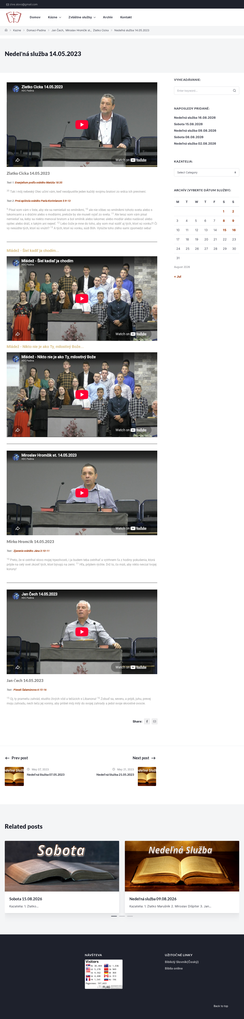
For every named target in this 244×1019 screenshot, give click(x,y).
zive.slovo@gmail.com (24, 4)
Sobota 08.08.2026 (189, 137)
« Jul (177, 276)
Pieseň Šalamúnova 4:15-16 (30, 689)
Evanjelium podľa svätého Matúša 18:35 (38, 182)
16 (234, 230)
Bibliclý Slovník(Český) (182, 962)
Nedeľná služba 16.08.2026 (195, 117)
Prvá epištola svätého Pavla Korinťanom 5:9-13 (43, 200)
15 (224, 230)
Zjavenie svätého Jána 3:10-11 (31, 550)
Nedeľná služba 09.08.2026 (195, 130)
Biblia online (174, 968)
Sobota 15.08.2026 (188, 124)
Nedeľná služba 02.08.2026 (195, 143)
